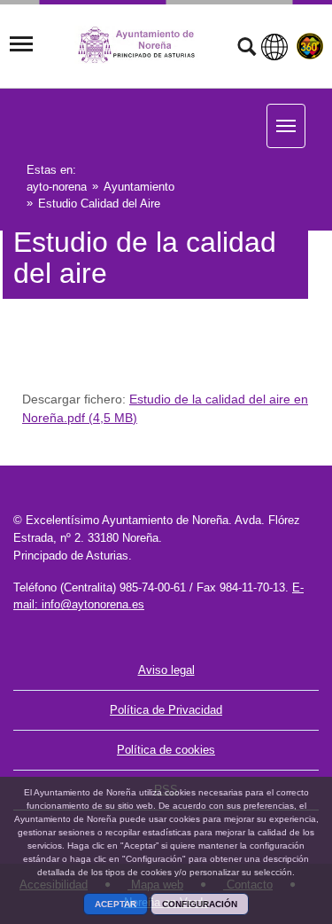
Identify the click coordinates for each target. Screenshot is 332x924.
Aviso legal (166, 670)
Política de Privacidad (166, 709)
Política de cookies (166, 749)
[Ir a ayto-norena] (145, 45)
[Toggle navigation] (21, 44)
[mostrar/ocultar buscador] (246, 49)
